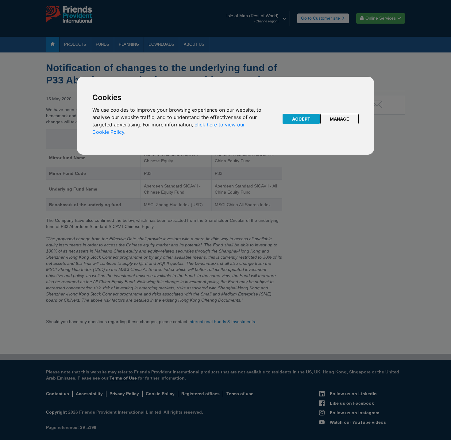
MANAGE (339, 119)
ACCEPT (301, 119)
